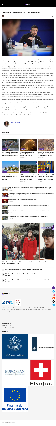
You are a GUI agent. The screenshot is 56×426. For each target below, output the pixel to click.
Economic (41, 171)
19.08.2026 (4, 181)
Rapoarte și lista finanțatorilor (9, 327)
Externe (6, 9)
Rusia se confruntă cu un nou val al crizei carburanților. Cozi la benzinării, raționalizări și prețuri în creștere (30, 210)
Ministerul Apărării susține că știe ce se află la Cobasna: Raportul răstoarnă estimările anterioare (28, 216)
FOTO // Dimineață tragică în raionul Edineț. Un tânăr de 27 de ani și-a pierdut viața (23, 269)
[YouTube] (53, 298)
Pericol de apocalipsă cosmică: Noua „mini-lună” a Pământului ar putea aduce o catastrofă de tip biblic (27, 279)
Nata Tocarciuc (8, 16)
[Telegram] (53, 304)
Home (3, 9)
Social (3, 314)
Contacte (45, 1)
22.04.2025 (16, 16)
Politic (3, 318)
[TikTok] (53, 301)
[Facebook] (53, 291)
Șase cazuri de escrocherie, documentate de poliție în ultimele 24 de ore (22, 199)
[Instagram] (53, 294)
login (6, 185)
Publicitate (30, 1)
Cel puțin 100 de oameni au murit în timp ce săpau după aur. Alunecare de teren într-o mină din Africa (46, 154)
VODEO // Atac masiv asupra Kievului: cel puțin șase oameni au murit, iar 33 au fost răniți (27, 154)
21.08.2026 (4, 158)
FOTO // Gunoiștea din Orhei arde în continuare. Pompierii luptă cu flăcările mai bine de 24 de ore (28, 205)
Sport (3, 321)
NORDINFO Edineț (25, 171)
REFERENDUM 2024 (6, 323)
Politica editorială (12, 1)
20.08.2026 (23, 157)
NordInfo (6, 422)
